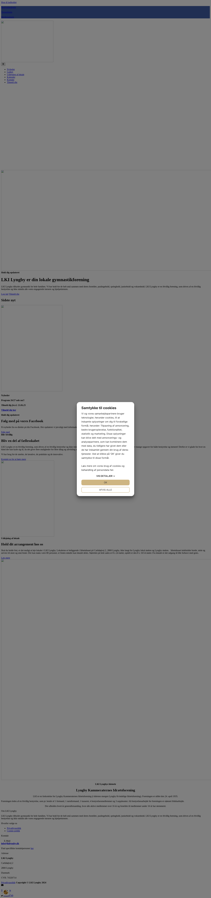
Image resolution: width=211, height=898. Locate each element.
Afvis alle (105, 489)
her (111, 469)
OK (105, 482)
